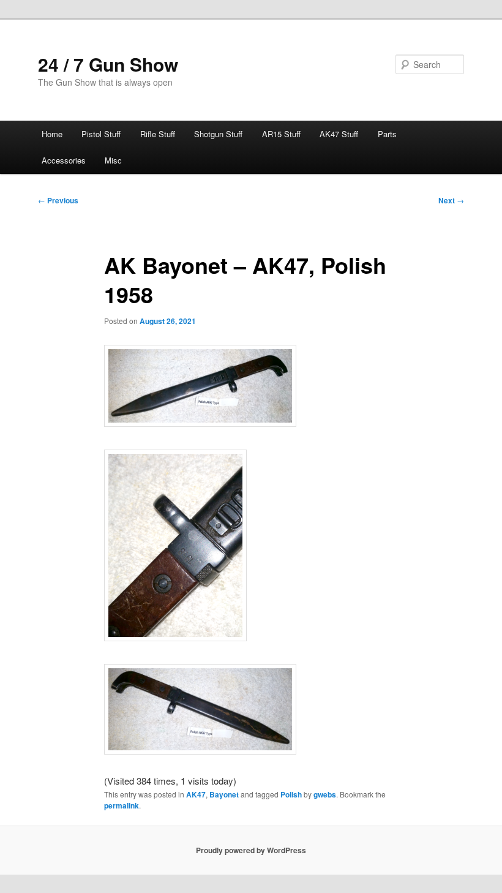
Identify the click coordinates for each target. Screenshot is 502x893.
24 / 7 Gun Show (108, 64)
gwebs (324, 794)
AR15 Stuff (281, 134)
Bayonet (224, 794)
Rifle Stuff (157, 134)
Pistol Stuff (101, 134)
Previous (58, 200)
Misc (113, 160)
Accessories (64, 160)
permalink (121, 805)
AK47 (196, 794)
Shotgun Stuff (218, 134)
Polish (291, 794)
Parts (387, 134)
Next (451, 200)
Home (52, 134)
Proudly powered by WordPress (251, 850)
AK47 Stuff (339, 134)
